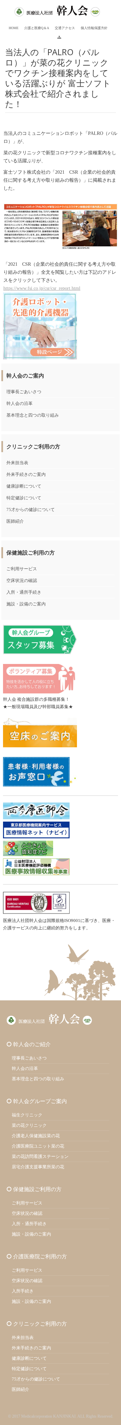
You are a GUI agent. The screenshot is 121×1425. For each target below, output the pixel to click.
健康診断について (23, 486)
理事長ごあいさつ (23, 391)
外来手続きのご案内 (26, 474)
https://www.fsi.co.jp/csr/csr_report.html (41, 288)
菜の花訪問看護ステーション (40, 1156)
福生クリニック (27, 1114)
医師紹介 (15, 521)
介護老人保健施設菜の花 (36, 1135)
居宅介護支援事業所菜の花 (38, 1166)
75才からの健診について (30, 509)
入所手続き (23, 1290)
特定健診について (23, 497)
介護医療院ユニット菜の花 (38, 1146)
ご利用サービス (21, 568)
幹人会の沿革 (19, 403)
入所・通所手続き (23, 592)
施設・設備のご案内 (26, 603)
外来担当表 (17, 462)
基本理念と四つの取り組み (32, 415)
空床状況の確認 (21, 580)
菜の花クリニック (29, 1125)
